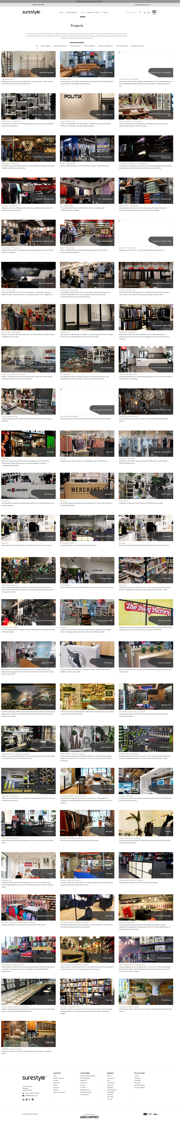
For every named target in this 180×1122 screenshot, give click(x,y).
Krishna (51, 1000)
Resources (90, 12)
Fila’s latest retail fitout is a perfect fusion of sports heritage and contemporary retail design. (82, 208)
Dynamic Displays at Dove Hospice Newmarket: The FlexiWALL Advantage (85, 418)
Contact (105, 12)
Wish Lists (137, 1083)
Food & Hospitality (89, 46)
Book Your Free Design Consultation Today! (89, 1)
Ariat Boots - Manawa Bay (44, 157)
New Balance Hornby (45, 916)
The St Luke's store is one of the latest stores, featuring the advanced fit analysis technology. (143, 714)
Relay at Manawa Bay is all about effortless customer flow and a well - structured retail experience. (84, 250)
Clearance (83, 1083)
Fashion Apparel (46, 46)
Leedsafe (50, 789)
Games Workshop (164, 958)
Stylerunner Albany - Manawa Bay (160, 114)
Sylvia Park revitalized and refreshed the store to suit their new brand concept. (87, 586)
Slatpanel (83, 1080)
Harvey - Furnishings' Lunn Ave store (42, 367)
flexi (108, 1080)
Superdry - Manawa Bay (162, 241)
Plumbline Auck (165, 789)
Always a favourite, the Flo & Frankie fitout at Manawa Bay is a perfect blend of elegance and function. (28, 334)
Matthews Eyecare (47, 72)
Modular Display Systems (88, 1076)
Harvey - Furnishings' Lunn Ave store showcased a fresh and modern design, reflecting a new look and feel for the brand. (27, 377)
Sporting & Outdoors (60, 46)
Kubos (109, 1076)
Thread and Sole (106, 705)
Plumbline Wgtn (106, 789)
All (37, 46)
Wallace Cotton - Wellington (160, 72)
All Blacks (50, 452)
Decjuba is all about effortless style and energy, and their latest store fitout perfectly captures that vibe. (27, 208)
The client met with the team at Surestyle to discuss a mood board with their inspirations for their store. (145, 840)
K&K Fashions (107, 325)
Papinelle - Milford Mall (162, 452)
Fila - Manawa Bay (105, 199)
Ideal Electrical (48, 831)
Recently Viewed (139, 1085)
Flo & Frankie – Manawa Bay (43, 325)
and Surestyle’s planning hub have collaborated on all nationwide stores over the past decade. (28, 503)
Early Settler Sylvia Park (45, 410)
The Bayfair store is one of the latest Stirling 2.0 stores (78, 544)
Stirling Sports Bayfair (104, 536)
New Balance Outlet (163, 916)
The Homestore (106, 368)
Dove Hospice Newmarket (103, 410)
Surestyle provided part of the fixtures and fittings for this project (141, 502)
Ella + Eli (109, 452)
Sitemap (55, 1090)
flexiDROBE (110, 1092)
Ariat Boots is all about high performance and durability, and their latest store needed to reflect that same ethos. (28, 166)
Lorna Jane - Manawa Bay (102, 283)
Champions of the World (44, 620)
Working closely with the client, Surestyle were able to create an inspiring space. (26, 1051)
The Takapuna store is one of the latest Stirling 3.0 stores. (138, 881)
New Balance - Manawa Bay (43, 241)
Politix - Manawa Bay (104, 115)
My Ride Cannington (46, 705)
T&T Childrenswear (46, 958)
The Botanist (166, 1000)
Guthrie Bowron (165, 747)
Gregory (168, 831)
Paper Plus (167, 578)
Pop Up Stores (84, 1094)
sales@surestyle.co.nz (142, 5)
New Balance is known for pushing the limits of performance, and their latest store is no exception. (27, 250)
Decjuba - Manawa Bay (45, 199)
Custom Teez (107, 958)
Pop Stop (109, 1000)
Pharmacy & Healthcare (105, 46)
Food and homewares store (160, 368)
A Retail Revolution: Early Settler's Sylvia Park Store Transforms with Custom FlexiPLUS (27, 419)
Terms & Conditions (59, 1092)
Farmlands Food (106, 72)
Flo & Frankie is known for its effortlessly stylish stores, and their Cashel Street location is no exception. (28, 124)
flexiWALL (110, 1087)
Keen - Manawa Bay (46, 283)
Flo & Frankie (166, 494)
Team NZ (108, 916)
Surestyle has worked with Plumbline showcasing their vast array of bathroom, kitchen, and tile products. (145, 798)
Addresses (137, 1080)
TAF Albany (108, 663)
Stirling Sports (166, 873)
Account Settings (139, 1087)
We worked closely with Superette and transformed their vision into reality (26, 544)
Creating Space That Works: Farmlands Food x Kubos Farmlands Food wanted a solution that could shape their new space (86, 82)
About (97, 12)
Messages (137, 1078)
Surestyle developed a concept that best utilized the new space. (24, 924)
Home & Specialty (75, 46)
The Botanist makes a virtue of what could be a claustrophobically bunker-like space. (145, 1009)
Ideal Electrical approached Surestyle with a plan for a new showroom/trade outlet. (27, 840)
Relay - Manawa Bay (105, 241)
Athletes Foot (166, 705)
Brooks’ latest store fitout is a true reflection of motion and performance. (84, 165)
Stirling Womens (106, 578)
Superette (50, 536)
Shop (61, 12)
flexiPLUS (110, 1085)
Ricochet (109, 831)
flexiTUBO (110, 1097)
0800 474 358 (38, 5)
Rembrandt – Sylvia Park (162, 325)
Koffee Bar (50, 1042)
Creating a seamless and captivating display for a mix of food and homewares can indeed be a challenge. (145, 377)
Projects (82, 12)
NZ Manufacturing (86, 1092)
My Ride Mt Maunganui (45, 578)
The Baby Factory (164, 620)
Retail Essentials (85, 1078)
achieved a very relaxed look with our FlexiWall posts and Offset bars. (84, 460)
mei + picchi (110, 1078)
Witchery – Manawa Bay (162, 283)
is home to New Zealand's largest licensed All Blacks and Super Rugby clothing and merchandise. (28, 630)
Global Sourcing (85, 1090)
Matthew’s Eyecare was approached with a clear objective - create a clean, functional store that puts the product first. (27, 82)
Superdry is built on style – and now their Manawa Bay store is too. (141, 249)
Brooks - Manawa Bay (104, 157)
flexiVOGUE (111, 1083)
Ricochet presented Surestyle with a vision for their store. (79, 839)
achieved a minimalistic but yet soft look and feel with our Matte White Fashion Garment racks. (143, 461)
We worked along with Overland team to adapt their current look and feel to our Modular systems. (86, 503)
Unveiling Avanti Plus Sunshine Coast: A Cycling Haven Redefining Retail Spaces (143, 419)
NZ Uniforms (49, 494)
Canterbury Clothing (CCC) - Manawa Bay (160, 157)
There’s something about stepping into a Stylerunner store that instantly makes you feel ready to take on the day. (143, 124)
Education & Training (137, 46)
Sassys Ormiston (47, 663)
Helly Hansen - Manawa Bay (160, 199)
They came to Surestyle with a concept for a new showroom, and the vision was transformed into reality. (28, 798)
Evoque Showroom (47, 747)
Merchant (108, 494)
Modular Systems (71, 12)
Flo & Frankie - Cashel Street (43, 115)
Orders (136, 1076)
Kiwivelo (109, 873)
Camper (50, 873)
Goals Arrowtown (164, 663)
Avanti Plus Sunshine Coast (160, 410)
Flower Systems (107, 747)
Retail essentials (112, 1090)
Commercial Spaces (122, 46)
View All (109, 1099)
